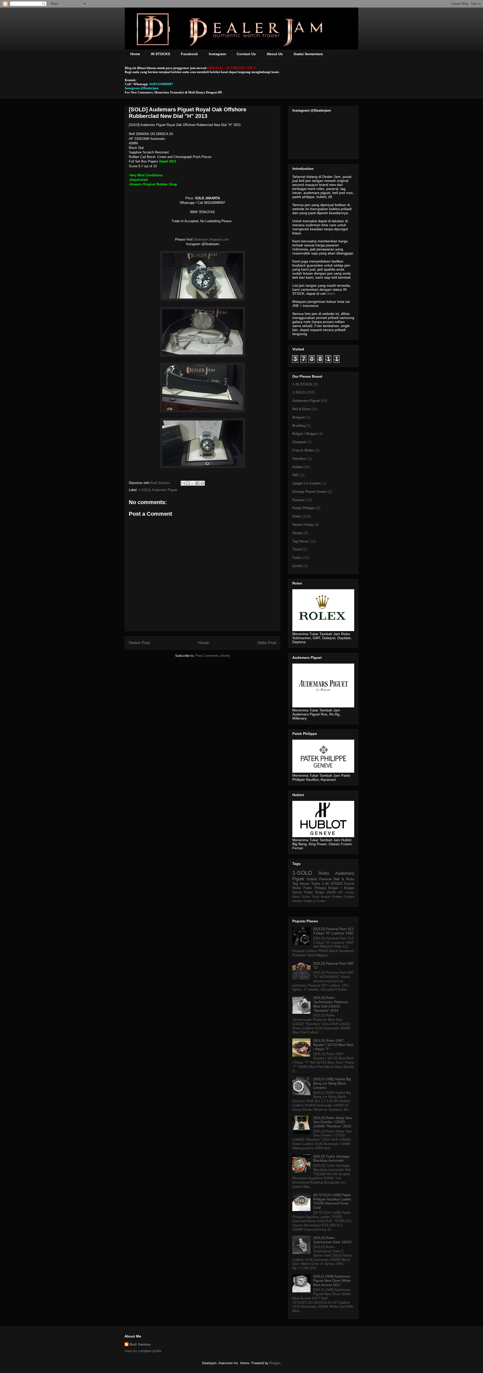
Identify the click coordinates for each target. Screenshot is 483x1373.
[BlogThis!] (187, 483)
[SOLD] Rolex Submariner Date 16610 (332, 1240)
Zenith (297, 566)
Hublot (297, 467)
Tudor (297, 557)
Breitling (298, 425)
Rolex (296, 516)
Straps (297, 533)
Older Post (266, 643)
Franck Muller (303, 450)
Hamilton (299, 458)
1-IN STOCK (302, 384)
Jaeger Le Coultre (306, 483)
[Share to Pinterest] (202, 483)
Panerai (298, 500)
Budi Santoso (140, 1344)
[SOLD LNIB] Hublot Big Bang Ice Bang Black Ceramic (332, 1083)
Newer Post (139, 643)
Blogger (274, 1363)
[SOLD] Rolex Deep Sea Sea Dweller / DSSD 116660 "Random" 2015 (332, 1122)
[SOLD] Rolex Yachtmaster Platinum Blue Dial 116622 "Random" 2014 (330, 1004)
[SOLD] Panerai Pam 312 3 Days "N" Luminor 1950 (333, 931)
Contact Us (246, 54)
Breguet (298, 417)
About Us (275, 54)
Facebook (189, 54)
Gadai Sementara (308, 54)
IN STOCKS (160, 54)
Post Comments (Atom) (212, 656)
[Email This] (183, 483)
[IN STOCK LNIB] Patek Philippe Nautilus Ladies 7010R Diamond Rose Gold (332, 1201)
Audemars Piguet (164, 490)
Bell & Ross (301, 409)
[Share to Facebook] (197, 483)
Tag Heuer (300, 541)
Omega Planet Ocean (309, 491)
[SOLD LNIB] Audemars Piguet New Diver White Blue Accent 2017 (332, 1280)
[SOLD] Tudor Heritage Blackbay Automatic (331, 1158)
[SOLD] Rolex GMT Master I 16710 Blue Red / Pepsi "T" (333, 1044)
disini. (331, 293)
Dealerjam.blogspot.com (212, 239)
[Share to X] (192, 483)
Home (135, 54)
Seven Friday (302, 524)
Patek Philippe (303, 508)
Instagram (217, 54)
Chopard (299, 442)
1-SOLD (144, 490)
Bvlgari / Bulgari (304, 434)
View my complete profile (143, 1351)
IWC (295, 475)
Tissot (297, 549)
